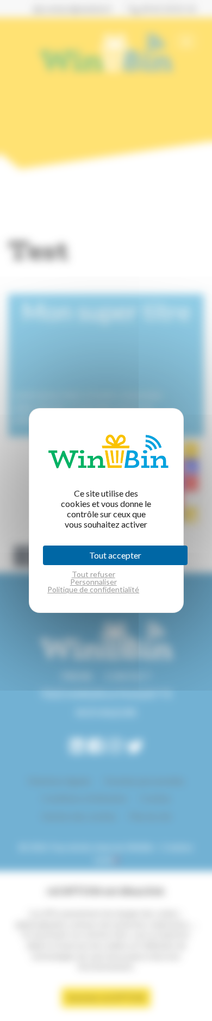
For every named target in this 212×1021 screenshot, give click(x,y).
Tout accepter (115, 555)
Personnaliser (93, 582)
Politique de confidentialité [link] (93, 589)
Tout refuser (93, 574)
